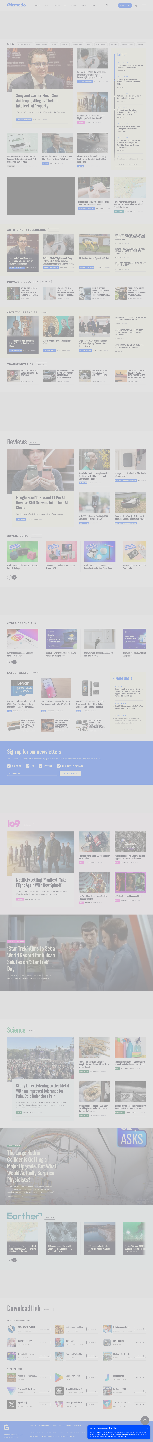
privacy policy (121, 1434)
